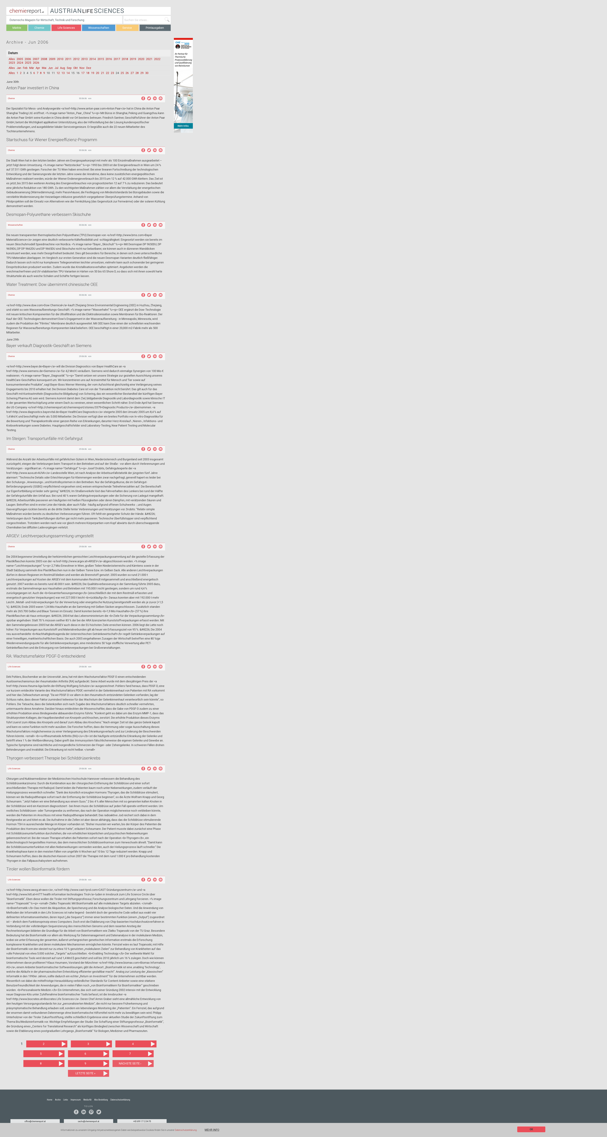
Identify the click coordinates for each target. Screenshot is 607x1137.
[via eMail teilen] (161, 98)
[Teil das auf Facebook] (143, 98)
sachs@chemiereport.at (88, 1121)
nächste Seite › (130, 1063)
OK (531, 1129)
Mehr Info (212, 1130)
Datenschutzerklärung (186, 1130)
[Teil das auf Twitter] (149, 98)
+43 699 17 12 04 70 (142, 1121)
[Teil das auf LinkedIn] (155, 98)
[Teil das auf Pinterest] (92, 1112)
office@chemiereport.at (35, 1121)
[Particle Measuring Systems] (183, 85)
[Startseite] (26, 11)
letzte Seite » (85, 1073)
